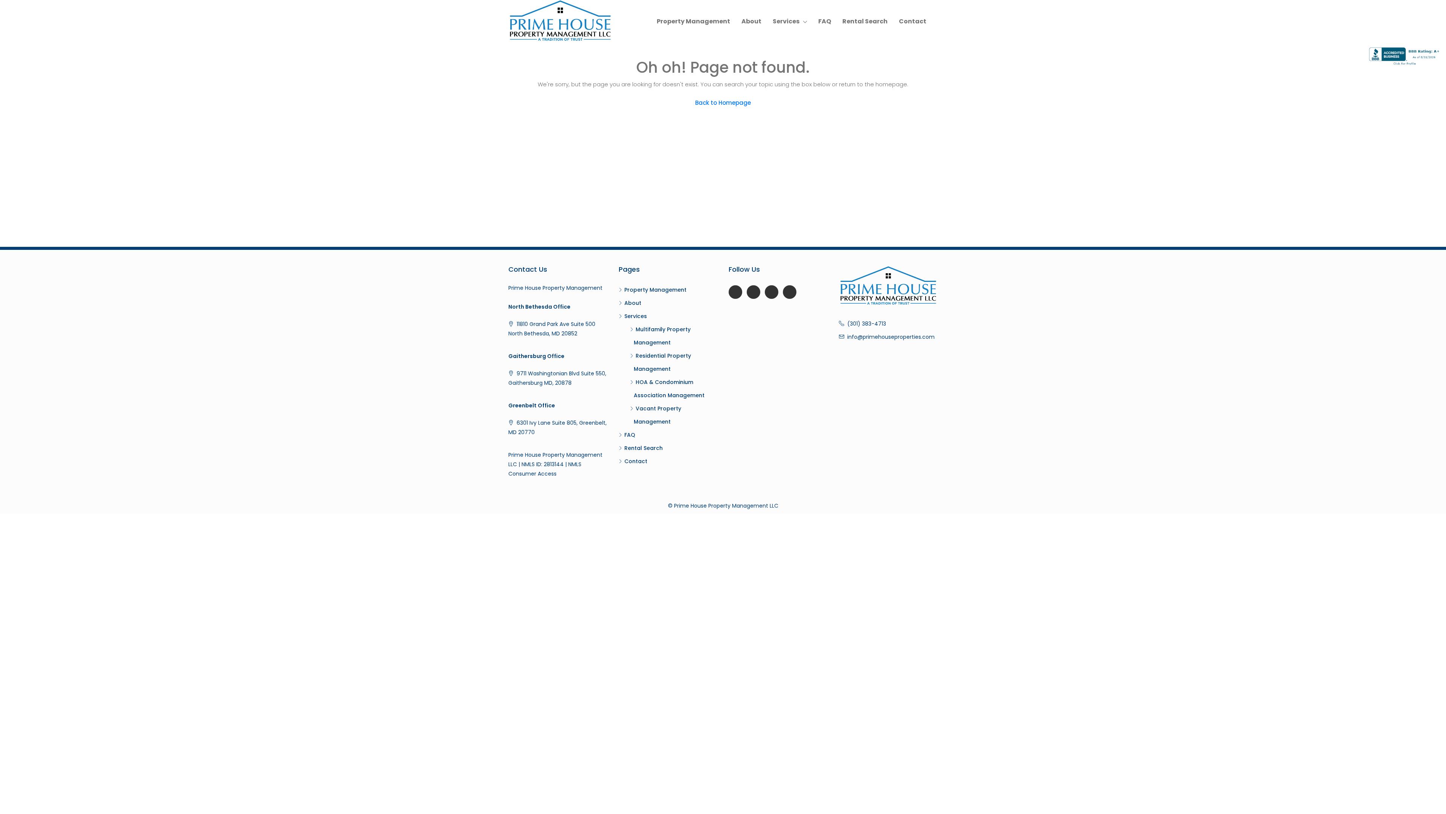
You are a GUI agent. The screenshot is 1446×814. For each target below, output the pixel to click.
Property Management (693, 21)
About (751, 21)
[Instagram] (789, 292)
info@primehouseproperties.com (891, 337)
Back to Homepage (723, 103)
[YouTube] (753, 292)
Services (786, 21)
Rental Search (865, 21)
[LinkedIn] (771, 292)
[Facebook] (735, 292)
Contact (912, 21)
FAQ (824, 21)
